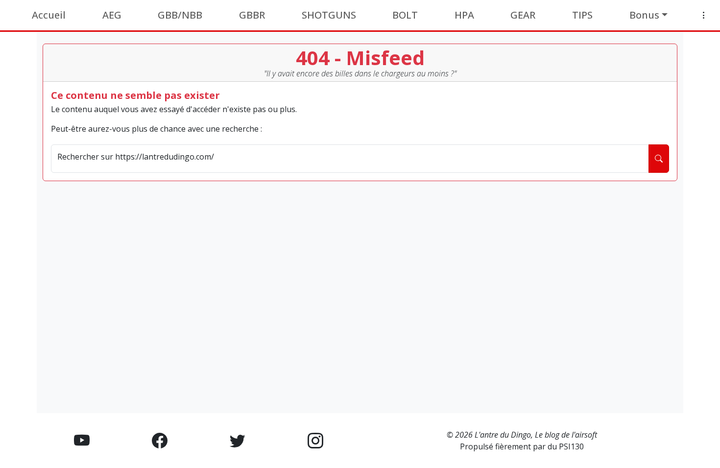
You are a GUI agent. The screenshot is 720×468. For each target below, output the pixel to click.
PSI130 (571, 446)
